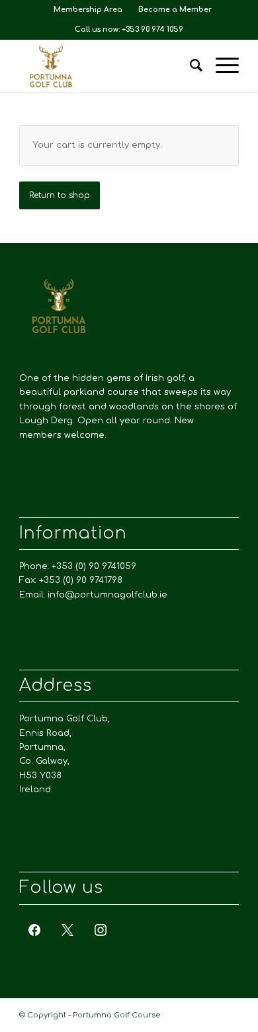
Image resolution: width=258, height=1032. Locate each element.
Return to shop (59, 195)
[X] (67, 929)
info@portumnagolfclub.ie (107, 594)
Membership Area (88, 9)
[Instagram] (100, 929)
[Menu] (220, 65)
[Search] (189, 65)
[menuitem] (88, 10)
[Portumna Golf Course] (106, 65)
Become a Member (175, 9)
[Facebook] (34, 929)
